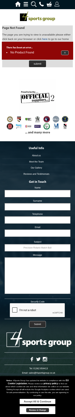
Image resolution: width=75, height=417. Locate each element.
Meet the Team (36, 161)
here (45, 39)
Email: (25, 373)
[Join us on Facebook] (31, 359)
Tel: (31, 368)
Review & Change (37, 410)
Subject (37, 242)
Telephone (37, 214)
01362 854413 (40, 368)
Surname (37, 201)
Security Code (38, 301)
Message (37, 255)
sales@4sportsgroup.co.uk (42, 373)
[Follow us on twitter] (38, 359)
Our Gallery (36, 168)
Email (37, 227)
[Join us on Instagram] (45, 359)
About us (36, 155)
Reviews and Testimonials (36, 174)
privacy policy (51, 383)
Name (38, 187)
